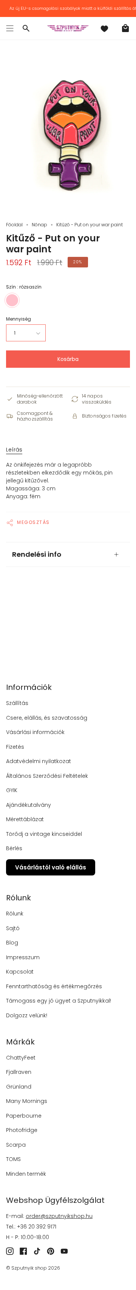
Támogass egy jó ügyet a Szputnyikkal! (58, 1000)
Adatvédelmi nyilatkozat (38, 761)
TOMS (13, 1159)
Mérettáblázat (25, 819)
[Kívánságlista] (104, 28)
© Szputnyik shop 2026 (33, 1268)
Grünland (18, 1086)
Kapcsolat (20, 971)
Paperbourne (24, 1116)
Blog (12, 942)
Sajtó (13, 928)
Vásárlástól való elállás (50, 867)
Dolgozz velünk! (26, 1015)
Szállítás (17, 703)
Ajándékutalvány (28, 805)
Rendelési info (36, 554)
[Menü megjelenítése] (9, 28)
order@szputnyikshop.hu (59, 1216)
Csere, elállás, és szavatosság (46, 718)
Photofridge (21, 1130)
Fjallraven (18, 1072)
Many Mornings (26, 1101)
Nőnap (39, 224)
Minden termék (26, 1174)
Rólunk (14, 913)
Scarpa (16, 1145)
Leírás (14, 449)
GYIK (11, 790)
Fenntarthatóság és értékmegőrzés (54, 986)
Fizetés (15, 747)
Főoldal (14, 224)
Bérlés (14, 848)
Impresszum (23, 957)
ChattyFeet (21, 1057)
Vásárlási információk (35, 732)
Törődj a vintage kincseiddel (44, 834)
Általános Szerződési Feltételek (47, 776)
